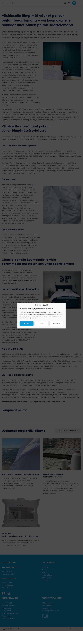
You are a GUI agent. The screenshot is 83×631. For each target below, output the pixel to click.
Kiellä (41, 323)
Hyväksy (27, 323)
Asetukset (56, 323)
